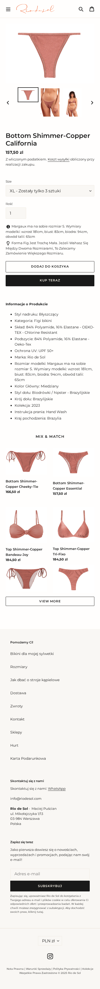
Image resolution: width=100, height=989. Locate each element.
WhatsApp (57, 788)
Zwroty (16, 706)
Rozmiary (18, 666)
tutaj (40, 912)
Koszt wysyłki (58, 159)
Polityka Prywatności (66, 969)
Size (9, 181)
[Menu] (8, 8)
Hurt (14, 745)
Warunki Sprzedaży (38, 969)
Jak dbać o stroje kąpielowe (34, 680)
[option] (28, 94)
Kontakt (17, 719)
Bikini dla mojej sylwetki (32, 653)
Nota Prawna (15, 969)
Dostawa (18, 693)
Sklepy (16, 732)
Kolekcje (87, 969)
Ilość (9, 204)
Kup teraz (50, 280)
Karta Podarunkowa (28, 758)
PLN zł (48, 940)
